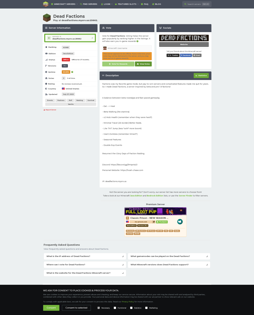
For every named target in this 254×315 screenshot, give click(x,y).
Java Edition (136, 195)
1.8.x (65, 66)
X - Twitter (174, 55)
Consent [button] (51, 308)
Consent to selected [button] (76, 308)
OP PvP (159, 231)
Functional (122, 308)
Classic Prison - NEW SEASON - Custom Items (157, 218)
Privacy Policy (128, 302)
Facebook (187, 55)
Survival (91, 100)
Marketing (153, 308)
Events (50, 100)
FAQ (146, 4)
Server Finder (185, 195)
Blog (158, 4)
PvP (70, 100)
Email (198, 55)
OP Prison (151, 231)
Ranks (176, 231)
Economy (130, 231)
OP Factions (140, 231)
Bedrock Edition (155, 195)
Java (68, 53)
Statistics (137, 308)
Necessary (105, 308)
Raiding (79, 100)
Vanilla (70, 104)
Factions (60, 100)
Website (184, 44)
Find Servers (90, 4)
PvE (166, 231)
